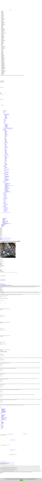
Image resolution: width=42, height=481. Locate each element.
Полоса (4, 119)
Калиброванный (7, 172)
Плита (5, 150)
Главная (1, 238)
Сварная (5, 200)
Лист (4, 113)
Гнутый (6, 178)
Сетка (5, 151)
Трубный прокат (4, 193)
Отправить (1, 350)
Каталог (1, 239)
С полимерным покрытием (7, 212)
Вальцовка (2, 416)
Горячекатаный (6, 170)
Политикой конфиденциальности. (32, 479)
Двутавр (5, 168)
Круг (4, 112)
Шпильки (6, 118)
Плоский (5, 211)
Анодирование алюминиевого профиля (7, 223)
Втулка (6, 139)
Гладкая (6, 167)
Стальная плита (5, 192)
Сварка (2, 418)
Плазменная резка (3, 414)
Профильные (5, 194)
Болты (5, 115)
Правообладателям (7, 463)
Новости (2, 426)
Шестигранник (6, 147)
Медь (4, 155)
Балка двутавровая (7, 114)
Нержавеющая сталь (5, 110)
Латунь (4, 148)
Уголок (6, 134)
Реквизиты (2, 421)
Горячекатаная (6, 174)
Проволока (5, 120)
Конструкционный (6, 209)
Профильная (6, 126)
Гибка (3, 220)
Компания (2, 225)
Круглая (6, 125)
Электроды (5, 205)
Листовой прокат (3, 410)
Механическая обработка (5, 221)
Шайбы (6, 117)
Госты (2, 427)
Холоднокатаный (7, 184)
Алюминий (5, 130)
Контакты (2, 226)
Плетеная (5, 199)
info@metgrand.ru (22, 75)
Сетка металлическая (5, 198)
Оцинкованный (6, 179)
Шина (5, 132)
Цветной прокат (4, 129)
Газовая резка (4, 218)
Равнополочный (7, 176)
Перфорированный (7, 187)
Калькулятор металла (3, 224)
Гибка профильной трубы (4, 419)
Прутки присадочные (6, 204)
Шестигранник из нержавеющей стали (8, 128)
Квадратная (6, 124)
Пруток (6, 136)
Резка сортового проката (4, 417)
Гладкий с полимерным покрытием (9, 185)
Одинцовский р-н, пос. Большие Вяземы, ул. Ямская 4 (6, 75)
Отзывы (2, 423)
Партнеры (2, 422)
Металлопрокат (4, 206)
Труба (4, 123)
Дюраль (5, 143)
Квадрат (5, 111)
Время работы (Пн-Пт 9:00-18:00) (16, 75)
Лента (5, 140)
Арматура (5, 166)
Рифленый (6, 186)
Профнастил (2, 412)
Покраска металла (4, 222)
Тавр (5, 116)
